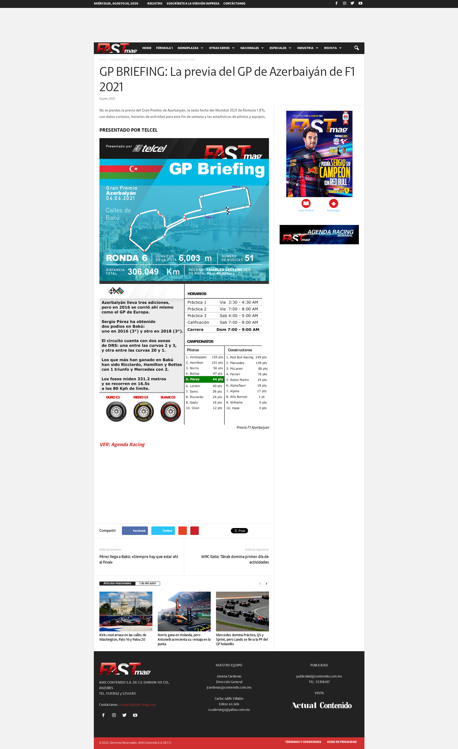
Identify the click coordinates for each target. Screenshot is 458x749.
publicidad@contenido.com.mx (319, 676)
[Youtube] (360, 4)
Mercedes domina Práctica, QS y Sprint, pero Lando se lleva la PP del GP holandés (242, 639)
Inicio (102, 60)
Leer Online (306, 210)
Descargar (333, 210)
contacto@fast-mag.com (137, 705)
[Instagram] (344, 4)
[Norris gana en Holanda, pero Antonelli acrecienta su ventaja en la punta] (184, 611)
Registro (154, 3)
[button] (356, 48)
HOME (146, 48)
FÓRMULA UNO (119, 60)
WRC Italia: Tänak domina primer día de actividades (235, 560)
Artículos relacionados (117, 583)
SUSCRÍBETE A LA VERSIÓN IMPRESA (193, 3)
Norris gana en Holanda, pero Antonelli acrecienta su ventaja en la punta (184, 639)
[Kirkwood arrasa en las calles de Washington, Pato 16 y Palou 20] (125, 611)
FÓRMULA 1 (164, 48)
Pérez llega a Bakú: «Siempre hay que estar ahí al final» (138, 560)
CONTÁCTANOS (234, 3)
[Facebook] (336, 4)
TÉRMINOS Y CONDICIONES (303, 742)
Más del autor (147, 583)
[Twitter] (352, 4)
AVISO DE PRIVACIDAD (342, 742)
